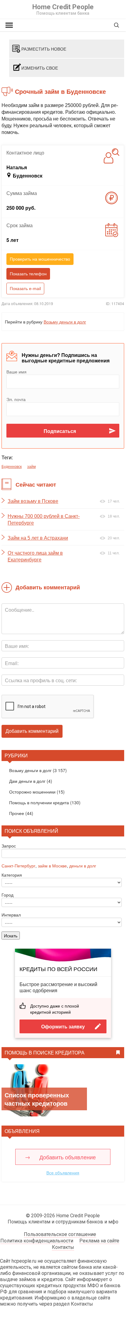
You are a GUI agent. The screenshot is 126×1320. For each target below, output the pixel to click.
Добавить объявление (67, 1157)
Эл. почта (16, 399)
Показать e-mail (25, 288)
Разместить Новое (43, 49)
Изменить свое (39, 68)
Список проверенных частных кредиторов (37, 1099)
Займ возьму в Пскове (33, 501)
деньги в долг (82, 866)
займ (31, 466)
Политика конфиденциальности (36, 1241)
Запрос (9, 846)
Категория (12, 875)
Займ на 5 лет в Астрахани (38, 538)
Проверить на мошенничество (40, 259)
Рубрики (16, 755)
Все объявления (62, 1172)
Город (7, 895)
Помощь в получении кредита (39, 802)
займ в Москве (52, 866)
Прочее (16, 813)
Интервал (11, 915)
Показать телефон (28, 273)
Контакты (63, 1247)
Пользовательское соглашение (60, 1234)
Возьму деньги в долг (65, 322)
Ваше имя (16, 372)
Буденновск (12, 466)
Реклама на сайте (99, 1241)
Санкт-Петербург (18, 866)
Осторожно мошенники (32, 792)
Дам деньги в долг (27, 781)
